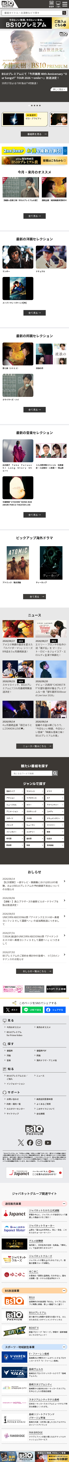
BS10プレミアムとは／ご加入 (17, 1077)
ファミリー (51, 825)
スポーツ (9, 818)
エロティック (31, 811)
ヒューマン (30, 825)
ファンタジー (11, 832)
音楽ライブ (10, 791)
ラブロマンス (31, 798)
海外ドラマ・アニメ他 (47, 1060)
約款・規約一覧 (14, 1103)
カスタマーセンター (16, 1108)
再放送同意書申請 (45, 1099)
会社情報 (41, 1113)
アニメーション (12, 811)
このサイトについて (46, 1108)
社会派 (49, 838)
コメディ (50, 811)
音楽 (9, 1060)
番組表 (10, 1050)
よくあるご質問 (44, 1103)
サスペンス (30, 791)
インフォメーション (16, 1083)
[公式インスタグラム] (39, 1143)
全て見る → (34, 216)
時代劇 (8, 838)
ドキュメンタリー (53, 818)
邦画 (39, 1055)
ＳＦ (48, 798)
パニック (9, 825)
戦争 (48, 832)
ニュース (40, 1075)
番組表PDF (41, 1050)
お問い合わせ (13, 1099)
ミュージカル (11, 804)
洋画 (9, 1055)
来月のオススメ (44, 1027)
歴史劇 (28, 838)
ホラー (28, 804)
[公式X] (21, 1143)
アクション (10, 798)
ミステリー (30, 832)
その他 (28, 818)
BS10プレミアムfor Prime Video (14, 1034)
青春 (28, 845)
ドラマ (49, 791)
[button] (4, 58)
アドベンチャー (52, 804)
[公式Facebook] (30, 1143)
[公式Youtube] (48, 1143)
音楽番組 (50, 845)
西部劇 (8, 845)
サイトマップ (13, 1113)
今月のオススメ (14, 1027)
